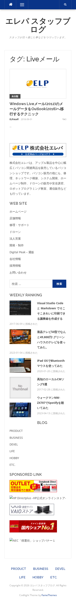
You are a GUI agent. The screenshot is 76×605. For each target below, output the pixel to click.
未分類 (15, 96)
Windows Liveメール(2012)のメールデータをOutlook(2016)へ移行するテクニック (37, 109)
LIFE (12, 451)
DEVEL (14, 444)
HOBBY (14, 458)
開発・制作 (17, 245)
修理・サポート (19, 225)
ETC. (12, 465)
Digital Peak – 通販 (22, 252)
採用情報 (15, 265)
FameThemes (49, 595)
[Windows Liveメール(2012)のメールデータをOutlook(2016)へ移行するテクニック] (38, 83)
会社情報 (15, 259)
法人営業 (15, 238)
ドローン (15, 232)
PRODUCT (16, 431)
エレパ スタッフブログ (38, 25)
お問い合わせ (18, 272)
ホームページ (18, 211)
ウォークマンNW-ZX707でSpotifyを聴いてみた (50, 403)
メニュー (22, 5)
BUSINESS (16, 438)
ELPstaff (14, 119)
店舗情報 (15, 218)
